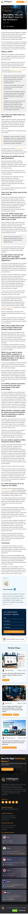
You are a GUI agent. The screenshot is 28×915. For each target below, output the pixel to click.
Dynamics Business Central (8, 827)
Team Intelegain (10, 26)
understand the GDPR (21, 148)
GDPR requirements (6, 490)
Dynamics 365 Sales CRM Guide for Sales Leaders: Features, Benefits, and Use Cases (13, 675)
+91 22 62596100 (9, 853)
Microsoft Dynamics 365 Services (9, 825)
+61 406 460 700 (8, 886)
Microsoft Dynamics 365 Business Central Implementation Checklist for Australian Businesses (13, 742)
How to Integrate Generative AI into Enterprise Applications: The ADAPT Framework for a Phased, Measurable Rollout (12, 708)
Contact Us (21, 2)
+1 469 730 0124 (8, 842)
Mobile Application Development (9, 817)
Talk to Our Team (7, 769)
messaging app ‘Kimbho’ (7, 307)
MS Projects (4, 829)
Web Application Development (8, 815)
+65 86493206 (8, 864)
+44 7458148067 (8, 875)
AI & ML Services (5, 819)
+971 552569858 (8, 899)
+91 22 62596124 (19, 853)
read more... (9, 604)
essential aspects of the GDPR (18, 70)
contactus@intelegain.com (11, 809)
